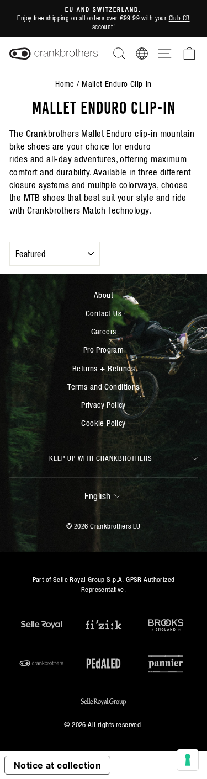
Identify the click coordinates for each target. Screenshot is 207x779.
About (103, 295)
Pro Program (103, 349)
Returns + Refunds (103, 368)
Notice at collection (57, 765)
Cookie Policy (103, 423)
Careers (103, 331)
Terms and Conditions (103, 386)
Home (65, 83)
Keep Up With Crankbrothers (100, 458)
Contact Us (103, 313)
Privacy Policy (103, 404)
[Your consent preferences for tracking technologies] (187, 759)
